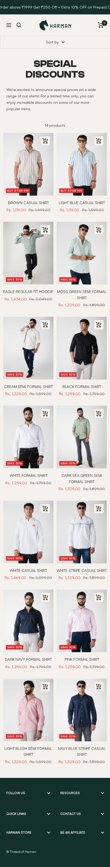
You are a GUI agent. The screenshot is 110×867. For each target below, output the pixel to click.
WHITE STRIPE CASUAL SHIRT (82, 570)
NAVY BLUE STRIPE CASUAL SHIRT (82, 751)
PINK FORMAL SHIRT (82, 659)
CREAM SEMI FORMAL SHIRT (28, 386)
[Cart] (101, 25)
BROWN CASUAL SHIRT (28, 202)
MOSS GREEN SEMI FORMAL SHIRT (82, 294)
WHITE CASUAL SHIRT (28, 570)
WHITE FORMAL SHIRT (28, 475)
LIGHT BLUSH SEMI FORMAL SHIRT (28, 751)
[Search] (19, 25)
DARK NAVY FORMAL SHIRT (28, 659)
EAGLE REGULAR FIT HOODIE (28, 291)
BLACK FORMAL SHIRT (81, 386)
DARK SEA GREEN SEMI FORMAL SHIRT (82, 478)
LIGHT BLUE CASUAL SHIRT (82, 202)
